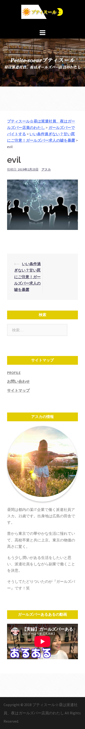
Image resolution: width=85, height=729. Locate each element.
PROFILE (14, 372)
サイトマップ (18, 390)
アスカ (46, 169)
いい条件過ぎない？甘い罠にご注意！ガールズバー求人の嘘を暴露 (27, 276)
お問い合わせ (18, 381)
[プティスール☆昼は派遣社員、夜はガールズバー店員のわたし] (42, 13)
